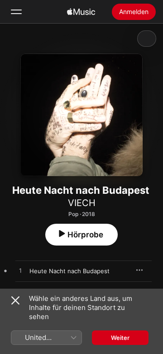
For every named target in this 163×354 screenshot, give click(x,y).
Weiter (120, 337)
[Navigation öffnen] (16, 12)
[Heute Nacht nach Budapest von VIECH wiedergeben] (20, 271)
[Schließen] (15, 300)
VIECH (82, 202)
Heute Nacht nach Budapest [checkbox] (69, 271)
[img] (81, 12)
